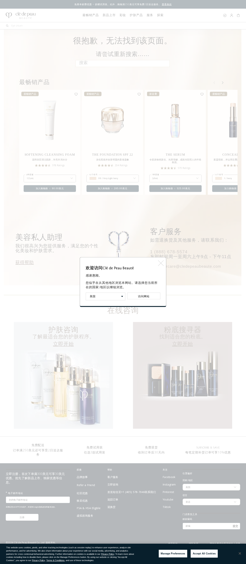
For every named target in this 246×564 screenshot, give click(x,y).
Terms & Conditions (55, 560)
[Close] (240, 553)
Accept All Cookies (204, 553)
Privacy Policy (107, 554)
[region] (123, 554)
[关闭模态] (160, 261)
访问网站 (144, 296)
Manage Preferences (173, 553)
